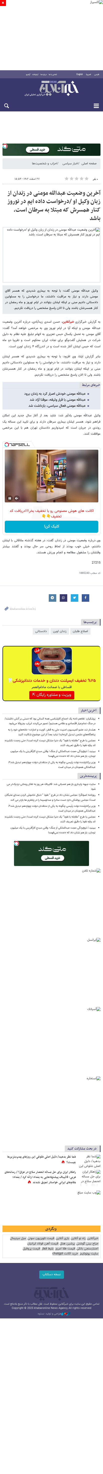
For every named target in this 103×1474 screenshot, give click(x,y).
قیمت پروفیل (31, 1248)
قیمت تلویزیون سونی (41, 1238)
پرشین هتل (67, 1243)
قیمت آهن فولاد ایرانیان (42, 1243)
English (79, 74)
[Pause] (10, 498)
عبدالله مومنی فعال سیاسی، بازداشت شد (57, 406)
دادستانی (41, 631)
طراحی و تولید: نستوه (49, 1314)
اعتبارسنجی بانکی (87, 1248)
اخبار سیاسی (70, 163)
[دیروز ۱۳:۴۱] (89, 1162)
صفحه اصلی (89, 163)
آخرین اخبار (88, 710)
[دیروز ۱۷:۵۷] (89, 1177)
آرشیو (28, 74)
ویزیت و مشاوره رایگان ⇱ (51, 695)
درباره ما (43, 74)
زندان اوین (59, 631)
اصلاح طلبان (80, 631)
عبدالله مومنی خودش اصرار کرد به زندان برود (55, 394)
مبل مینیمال (18, 1238)
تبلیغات (35, 74)
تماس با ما (53, 74)
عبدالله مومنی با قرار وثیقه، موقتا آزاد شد (58, 400)
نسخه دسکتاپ (51, 1274)
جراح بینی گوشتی (87, 1243)
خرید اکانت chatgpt (65, 1253)
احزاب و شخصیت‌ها (44, 163)
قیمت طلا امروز (65, 1248)
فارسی (96, 74)
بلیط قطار (48, 1248)
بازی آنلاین (62, 1238)
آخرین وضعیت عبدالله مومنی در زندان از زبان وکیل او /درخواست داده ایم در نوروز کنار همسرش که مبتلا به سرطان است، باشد (53, 206)
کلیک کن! (51, 526)
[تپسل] (5, 146)
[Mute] (17, 498)
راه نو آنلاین (78, 1238)
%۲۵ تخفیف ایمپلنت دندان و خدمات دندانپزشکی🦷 (52, 681)
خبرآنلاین (51, 89)
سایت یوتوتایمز (89, 1253)
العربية (88, 74)
